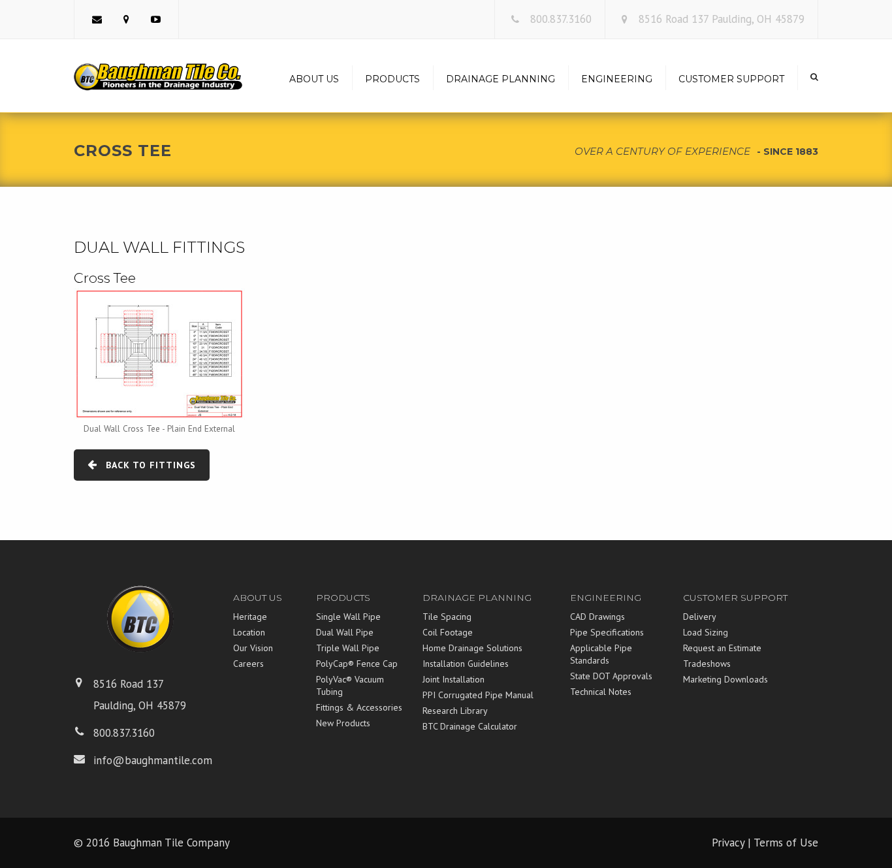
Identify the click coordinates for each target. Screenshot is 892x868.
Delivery (699, 616)
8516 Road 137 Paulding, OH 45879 (721, 19)
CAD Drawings (597, 616)
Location (249, 632)
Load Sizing (705, 632)
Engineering (616, 79)
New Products (343, 723)
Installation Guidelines (465, 663)
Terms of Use (786, 842)
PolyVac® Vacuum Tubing (350, 685)
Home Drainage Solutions (472, 648)
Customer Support (731, 79)
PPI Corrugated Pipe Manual (478, 695)
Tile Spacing (446, 616)
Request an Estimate (722, 648)
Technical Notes (600, 692)
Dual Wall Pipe (345, 632)
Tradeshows (707, 663)
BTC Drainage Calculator (469, 726)
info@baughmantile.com (152, 760)
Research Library (455, 710)
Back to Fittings (151, 465)
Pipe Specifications (607, 632)
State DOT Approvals (611, 676)
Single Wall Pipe (348, 616)
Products (392, 79)
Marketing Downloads (725, 679)
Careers (248, 663)
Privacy (728, 842)
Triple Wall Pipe (347, 648)
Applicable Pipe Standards (601, 654)
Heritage (250, 616)
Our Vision (253, 648)
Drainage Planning (500, 79)
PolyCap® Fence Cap (357, 663)
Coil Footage (447, 632)
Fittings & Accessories (359, 707)
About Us (314, 79)
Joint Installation (453, 679)
